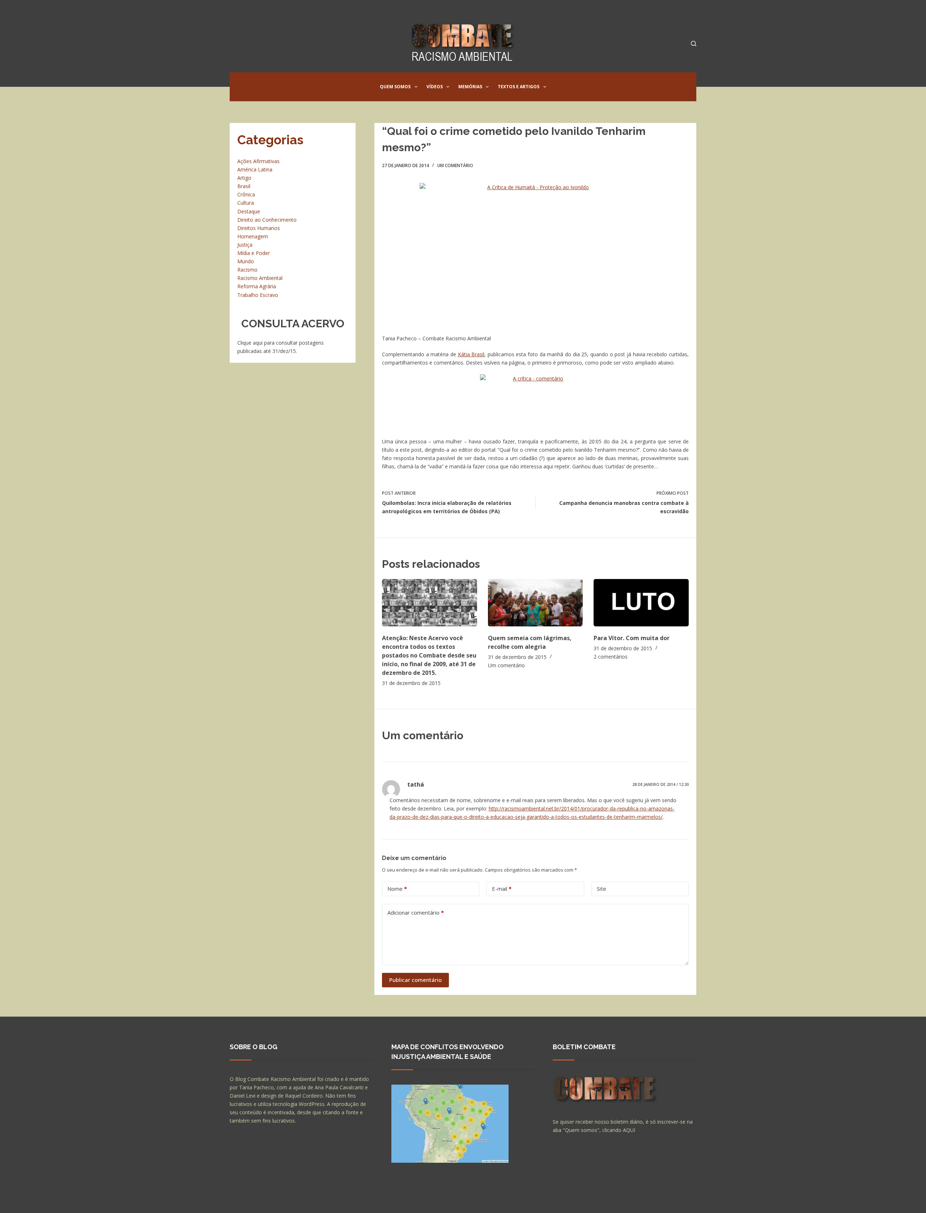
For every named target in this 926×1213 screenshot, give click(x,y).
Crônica (246, 194)
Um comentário (455, 165)
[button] (416, 86)
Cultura (245, 202)
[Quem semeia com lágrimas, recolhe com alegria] (535, 602)
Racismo (247, 269)
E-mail (501, 888)
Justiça (244, 244)
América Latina (254, 169)
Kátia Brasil (471, 354)
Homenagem (252, 236)
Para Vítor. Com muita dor (632, 638)
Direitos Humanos (258, 228)
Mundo (245, 261)
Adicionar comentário (415, 912)
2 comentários (611, 656)
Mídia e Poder (253, 253)
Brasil (243, 186)
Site (601, 888)
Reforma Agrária (256, 286)
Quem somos (395, 87)
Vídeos (434, 87)
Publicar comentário (415, 979)
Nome (397, 888)
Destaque (248, 211)
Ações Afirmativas (258, 161)
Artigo (244, 177)
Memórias (470, 87)
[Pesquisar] (693, 43)
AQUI (629, 1130)
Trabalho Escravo (257, 294)
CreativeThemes (357, 1200)
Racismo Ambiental (260, 277)
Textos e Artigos (518, 87)
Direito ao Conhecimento (267, 219)
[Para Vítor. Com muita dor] (641, 602)
